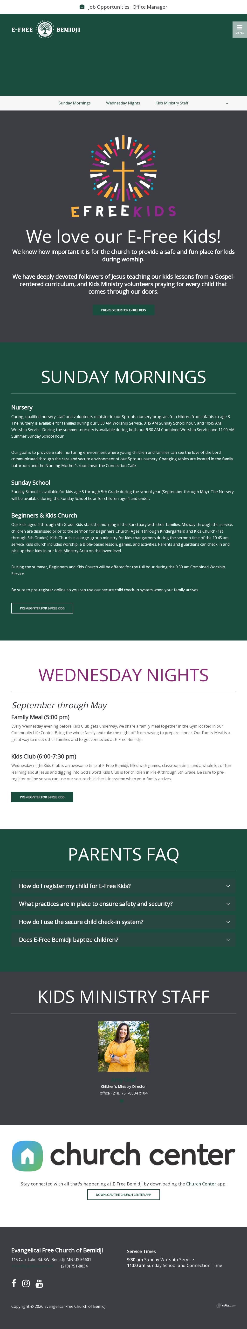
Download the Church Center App (123, 1194)
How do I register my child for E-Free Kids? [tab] (75, 886)
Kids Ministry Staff (172, 103)
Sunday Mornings (75, 103)
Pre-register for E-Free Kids (123, 310)
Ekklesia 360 (226, 1305)
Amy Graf (123, 1079)
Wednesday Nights (123, 103)
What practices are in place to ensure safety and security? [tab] (96, 904)
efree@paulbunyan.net (32, 1266)
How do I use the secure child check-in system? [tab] (81, 922)
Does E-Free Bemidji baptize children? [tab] (68, 939)
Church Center (201, 1184)
